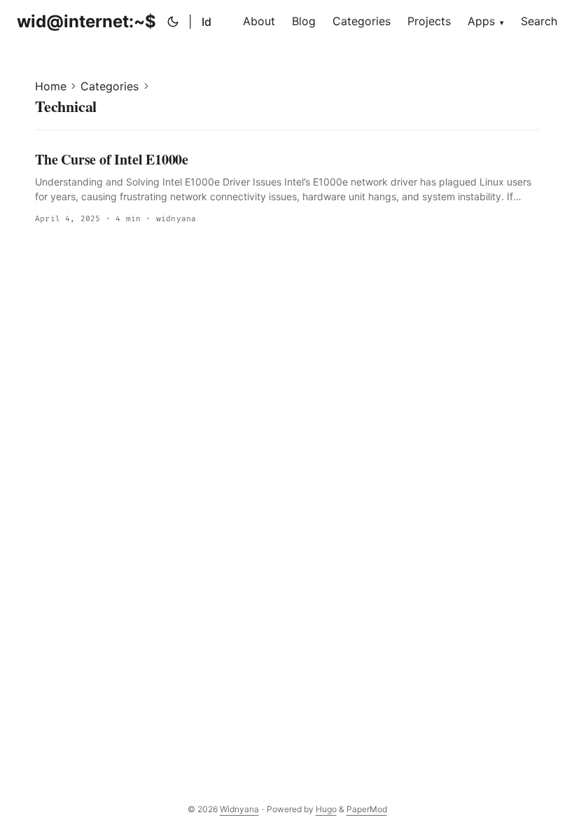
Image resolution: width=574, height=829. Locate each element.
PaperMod (366, 809)
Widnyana (239, 809)
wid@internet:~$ (86, 21)
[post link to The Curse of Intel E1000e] (287, 188)
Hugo (326, 809)
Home (50, 86)
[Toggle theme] (173, 21)
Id (206, 22)
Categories (109, 86)
